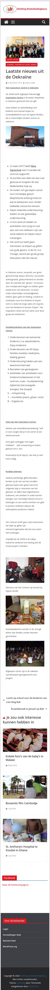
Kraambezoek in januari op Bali (27, 708)
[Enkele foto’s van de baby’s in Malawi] (25, 730)
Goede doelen (12, 60)
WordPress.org (10, 946)
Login (5, 929)
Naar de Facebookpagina (15, 884)
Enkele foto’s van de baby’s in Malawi (24, 758)
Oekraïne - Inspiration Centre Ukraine (21, 65)
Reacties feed (9, 940)
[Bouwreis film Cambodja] (25, 777)
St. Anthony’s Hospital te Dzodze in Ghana (22, 848)
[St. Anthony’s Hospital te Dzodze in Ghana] (25, 820)
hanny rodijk (30, 83)
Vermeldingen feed (12, 935)
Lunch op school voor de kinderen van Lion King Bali (26, 700)
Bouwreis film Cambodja (21, 803)
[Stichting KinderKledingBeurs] (6, 22)
